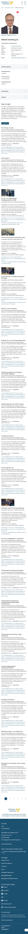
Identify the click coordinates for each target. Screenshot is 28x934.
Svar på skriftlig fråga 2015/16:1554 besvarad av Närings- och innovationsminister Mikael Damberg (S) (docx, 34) (13, 152)
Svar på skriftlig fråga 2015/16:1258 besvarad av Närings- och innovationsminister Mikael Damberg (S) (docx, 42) (13, 725)
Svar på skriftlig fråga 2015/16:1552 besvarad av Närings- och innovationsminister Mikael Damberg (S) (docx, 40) (13, 183)
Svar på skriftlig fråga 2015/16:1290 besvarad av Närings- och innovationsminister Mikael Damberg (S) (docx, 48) (13, 564)
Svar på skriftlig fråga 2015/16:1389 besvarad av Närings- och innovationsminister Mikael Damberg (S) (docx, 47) (13, 429)
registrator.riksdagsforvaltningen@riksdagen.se (14, 852)
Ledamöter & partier (9, 7)
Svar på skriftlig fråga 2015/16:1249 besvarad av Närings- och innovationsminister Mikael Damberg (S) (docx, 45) (13, 790)
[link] (1, 799)
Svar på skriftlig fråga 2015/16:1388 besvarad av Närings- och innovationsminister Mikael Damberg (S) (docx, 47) (13, 461)
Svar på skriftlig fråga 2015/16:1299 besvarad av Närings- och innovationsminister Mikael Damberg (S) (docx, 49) (13, 594)
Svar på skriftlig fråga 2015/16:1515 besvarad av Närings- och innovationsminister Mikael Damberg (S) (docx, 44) (13, 334)
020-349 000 (6, 837)
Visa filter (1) (5, 123)
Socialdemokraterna (16, 46)
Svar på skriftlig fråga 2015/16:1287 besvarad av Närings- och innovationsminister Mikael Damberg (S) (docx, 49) (13, 660)
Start (2, 7)
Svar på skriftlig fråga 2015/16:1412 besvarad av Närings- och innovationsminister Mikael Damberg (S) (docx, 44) (13, 366)
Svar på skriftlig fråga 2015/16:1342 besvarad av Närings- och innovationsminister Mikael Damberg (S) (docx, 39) (13, 493)
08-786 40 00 (6, 828)
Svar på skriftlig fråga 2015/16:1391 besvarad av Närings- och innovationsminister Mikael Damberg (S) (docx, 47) (13, 398)
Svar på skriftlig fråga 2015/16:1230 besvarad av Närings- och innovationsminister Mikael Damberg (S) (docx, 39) (13, 757)
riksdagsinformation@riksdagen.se (12, 840)
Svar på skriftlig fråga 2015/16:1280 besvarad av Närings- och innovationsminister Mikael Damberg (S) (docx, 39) (13, 693)
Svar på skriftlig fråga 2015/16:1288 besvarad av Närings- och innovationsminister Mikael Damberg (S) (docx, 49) (13, 628)
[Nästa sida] (25, 798)
